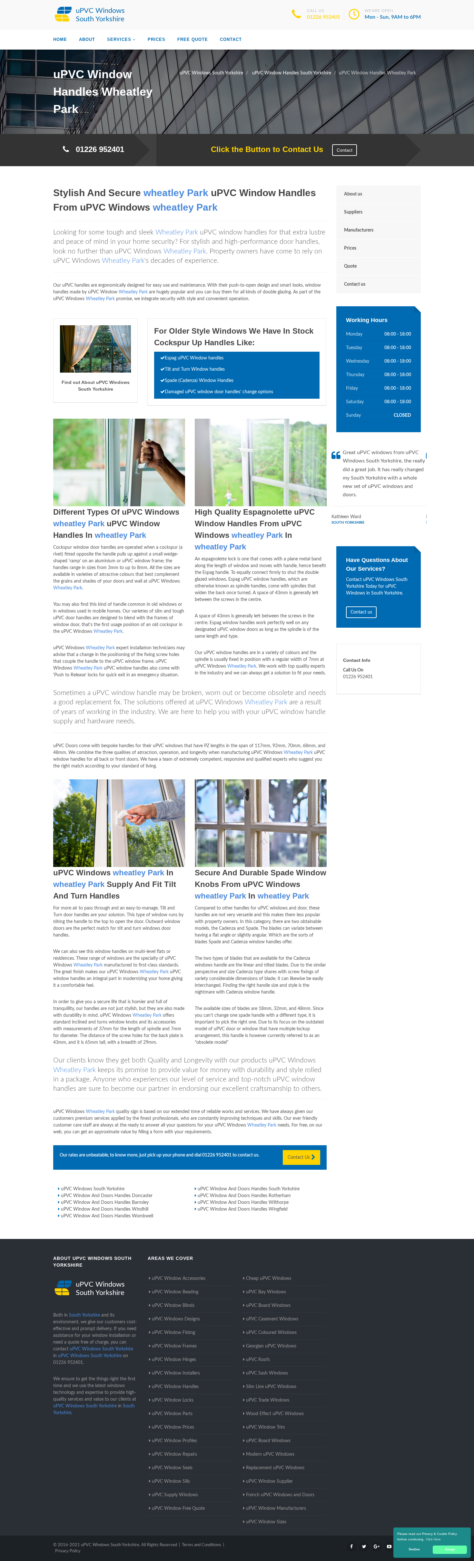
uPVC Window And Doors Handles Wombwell (107, 1216)
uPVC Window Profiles (174, 1441)
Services (119, 39)
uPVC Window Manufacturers (276, 1508)
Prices (156, 39)
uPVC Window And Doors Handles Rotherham (244, 1196)
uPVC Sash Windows (267, 1373)
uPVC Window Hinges (174, 1359)
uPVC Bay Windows (266, 1292)
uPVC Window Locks (172, 1400)
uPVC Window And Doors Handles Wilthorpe (243, 1202)
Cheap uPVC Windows (268, 1278)
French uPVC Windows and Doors (280, 1495)
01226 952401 (323, 17)
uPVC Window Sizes (266, 1522)
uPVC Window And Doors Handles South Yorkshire (249, 1189)
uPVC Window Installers (176, 1373)
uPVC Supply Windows (175, 1495)
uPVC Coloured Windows (271, 1332)
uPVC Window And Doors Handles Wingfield (243, 1209)
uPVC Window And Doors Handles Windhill (104, 1209)
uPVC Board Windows (268, 1305)
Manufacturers (358, 230)
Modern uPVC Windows (270, 1454)
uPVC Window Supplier (269, 1481)
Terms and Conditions (201, 1545)
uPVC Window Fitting (173, 1332)
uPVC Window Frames (174, 1346)
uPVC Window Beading (175, 1292)
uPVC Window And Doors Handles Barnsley (105, 1202)
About (87, 39)
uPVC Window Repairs (174, 1454)
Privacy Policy (68, 1551)
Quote (350, 266)
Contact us (354, 284)
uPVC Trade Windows (267, 1400)
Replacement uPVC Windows (275, 1468)
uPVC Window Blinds (173, 1305)
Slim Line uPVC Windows (271, 1387)
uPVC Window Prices (173, 1427)
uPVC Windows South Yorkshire (92, 1189)
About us (353, 194)
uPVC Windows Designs (176, 1319)
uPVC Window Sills (171, 1481)
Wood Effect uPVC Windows (275, 1414)
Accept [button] (450, 1549)
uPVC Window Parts (172, 1414)
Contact (231, 39)
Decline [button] (414, 1549)
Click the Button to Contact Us (263, 149)
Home (60, 39)
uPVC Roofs (258, 1359)
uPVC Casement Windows (272, 1319)
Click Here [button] (433, 1539)
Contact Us (299, 1157)
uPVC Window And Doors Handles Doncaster (107, 1196)
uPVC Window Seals (172, 1468)
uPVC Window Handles (175, 1387)
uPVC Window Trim (265, 1427)
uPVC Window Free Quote (178, 1508)
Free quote (192, 39)
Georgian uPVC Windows (271, 1346)
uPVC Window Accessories (178, 1278)
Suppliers (353, 212)
